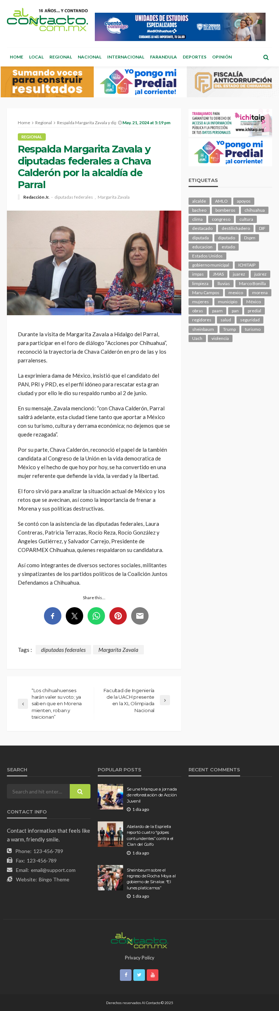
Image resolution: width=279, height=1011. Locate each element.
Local (36, 57)
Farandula (163, 57)
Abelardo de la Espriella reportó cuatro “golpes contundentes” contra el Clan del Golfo (150, 835)
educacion (202, 246)
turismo (252, 329)
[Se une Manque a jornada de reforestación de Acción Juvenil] (110, 796)
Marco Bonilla (252, 283)
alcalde (199, 201)
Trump (229, 329)
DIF (262, 228)
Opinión (222, 57)
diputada (200, 237)
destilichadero (236, 228)
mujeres (200, 301)
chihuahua (254, 210)
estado (228, 246)
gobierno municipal (210, 265)
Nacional (89, 57)
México (253, 301)
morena (260, 292)
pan (235, 310)
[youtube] (152, 975)
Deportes (194, 57)
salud (226, 319)
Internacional (125, 57)
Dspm (249, 237)
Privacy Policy (139, 958)
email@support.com (53, 870)
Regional (60, 57)
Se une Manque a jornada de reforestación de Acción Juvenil (152, 795)
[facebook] (126, 975)
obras (197, 310)
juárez (260, 274)
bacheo (199, 210)
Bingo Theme (54, 879)
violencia (220, 338)
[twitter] (139, 975)
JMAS (218, 274)
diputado (226, 237)
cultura (246, 219)
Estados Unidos (207, 256)
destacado (202, 228)
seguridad (250, 319)
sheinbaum (203, 329)
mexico (236, 292)
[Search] (266, 57)
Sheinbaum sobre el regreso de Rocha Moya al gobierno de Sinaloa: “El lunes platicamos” (151, 879)
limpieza (200, 283)
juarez (239, 274)
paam (217, 310)
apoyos (244, 201)
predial (254, 310)
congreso (221, 219)
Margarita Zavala (114, 197)
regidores (201, 319)
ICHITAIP (246, 265)
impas (198, 274)
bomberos (225, 210)
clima (197, 219)
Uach (197, 338)
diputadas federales (73, 197)
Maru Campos (205, 292)
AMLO (221, 201)
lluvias (224, 283)
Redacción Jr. (36, 197)
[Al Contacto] (47, 19)
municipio (227, 301)
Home (16, 57)
